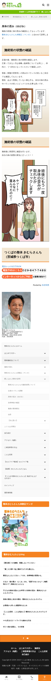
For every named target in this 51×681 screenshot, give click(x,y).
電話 (32, 679)
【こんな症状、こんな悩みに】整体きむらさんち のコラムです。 (25, 613)
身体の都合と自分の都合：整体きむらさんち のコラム (22, 599)
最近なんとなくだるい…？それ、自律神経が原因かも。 (23, 575)
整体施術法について (20, 17)
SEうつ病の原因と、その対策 (13, 627)
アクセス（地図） (11, 651)
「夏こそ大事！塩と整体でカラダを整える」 (19, 569)
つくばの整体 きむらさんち (31, 660)
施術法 (37, 648)
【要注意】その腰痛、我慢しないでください (19, 563)
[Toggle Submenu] (44, 353)
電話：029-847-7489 (10, 333)
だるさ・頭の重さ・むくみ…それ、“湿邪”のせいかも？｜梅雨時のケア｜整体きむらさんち (25, 583)
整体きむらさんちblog (14, 555)
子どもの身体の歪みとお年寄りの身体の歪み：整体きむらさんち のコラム (25, 592)
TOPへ (45, 679)
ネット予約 (19, 679)
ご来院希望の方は (28, 651)
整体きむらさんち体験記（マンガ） (17, 35)
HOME (6, 17)
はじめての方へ (25, 648)
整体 (20, 252)
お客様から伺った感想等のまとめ (15, 605)
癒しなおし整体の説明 (39, 17)
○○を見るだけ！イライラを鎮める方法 (17, 620)
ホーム (14, 648)
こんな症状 (43, 651)
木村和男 (45, 285)
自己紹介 (25, 654)
